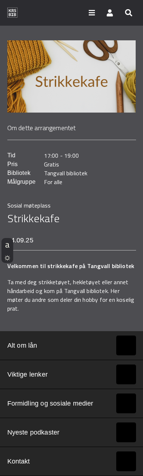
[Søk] (128, 12)
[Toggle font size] (7, 244)
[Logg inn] (110, 12)
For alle (53, 181)
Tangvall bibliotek (66, 173)
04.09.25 (20, 240)
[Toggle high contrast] (7, 256)
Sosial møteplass (29, 205)
